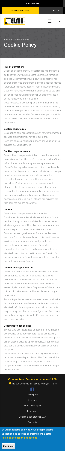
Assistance (32, 411)
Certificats (32, 400)
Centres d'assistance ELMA (32, 417)
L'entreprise (32, 394)
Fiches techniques (32, 405)
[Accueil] (14, 20)
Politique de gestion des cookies (19, 437)
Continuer (8, 446)
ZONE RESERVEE (32, 4)
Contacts (32, 422)
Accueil (8, 39)
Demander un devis (20, 11)
